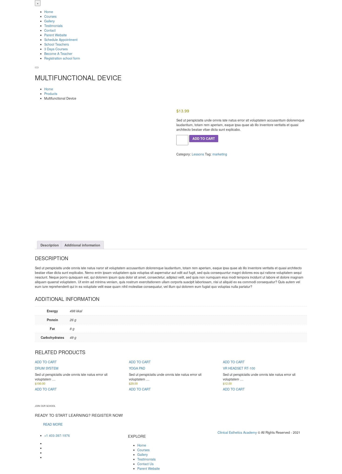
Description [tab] (49, 245)
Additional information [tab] (82, 245)
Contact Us (145, 463)
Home (141, 445)
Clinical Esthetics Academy (237, 432)
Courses (143, 449)
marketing (219, 154)
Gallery (142, 454)
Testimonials (146, 459)
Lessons (198, 154)
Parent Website (148, 468)
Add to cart (203, 138)
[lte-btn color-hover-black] (46, 362)
